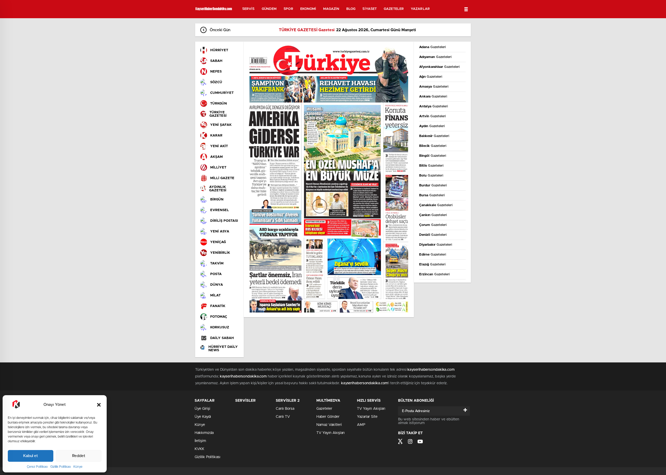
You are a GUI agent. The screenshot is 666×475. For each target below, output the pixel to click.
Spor (288, 9)
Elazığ (432, 264)
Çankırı (433, 215)
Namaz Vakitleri (329, 425)
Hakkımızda (204, 433)
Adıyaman (435, 57)
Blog (350, 9)
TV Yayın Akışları (330, 433)
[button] (98, 404)
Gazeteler (394, 9)
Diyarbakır (435, 244)
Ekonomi (308, 9)
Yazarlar (420, 9)
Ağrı (430, 77)
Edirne (432, 254)
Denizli (433, 235)
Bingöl (432, 156)
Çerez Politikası (37, 466)
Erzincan (434, 274)
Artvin (432, 116)
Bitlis (431, 165)
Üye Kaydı (203, 417)
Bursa (432, 195)
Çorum (433, 225)
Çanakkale (436, 205)
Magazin (331, 9)
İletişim (200, 441)
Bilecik (432, 146)
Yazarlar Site (367, 417)
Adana (432, 47)
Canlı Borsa (285, 409)
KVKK (199, 449)
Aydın (432, 126)
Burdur (433, 185)
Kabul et (30, 456)
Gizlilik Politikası (60, 466)
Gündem (269, 9)
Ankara (433, 96)
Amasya (434, 86)
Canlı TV (283, 417)
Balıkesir (434, 136)
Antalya (433, 106)
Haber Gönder (328, 417)
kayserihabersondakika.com (430, 370)
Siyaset (369, 9)
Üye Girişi (202, 409)
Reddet (78, 456)
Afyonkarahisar (439, 67)
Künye (77, 466)
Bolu (431, 175)
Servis (248, 9)
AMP (361, 425)
